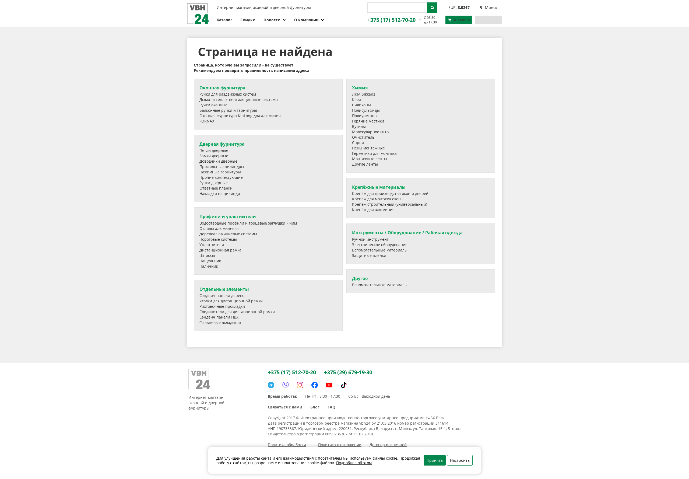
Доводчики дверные (218, 161)
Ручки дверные (213, 182)
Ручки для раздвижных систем (227, 94)
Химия (360, 88)
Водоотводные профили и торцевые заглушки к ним (248, 223)
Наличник (208, 266)
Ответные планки (216, 188)
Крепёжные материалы (379, 187)
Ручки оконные (213, 104)
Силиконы (361, 104)
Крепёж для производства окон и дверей (390, 193)
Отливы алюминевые (219, 228)
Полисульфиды (366, 110)
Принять (435, 460)
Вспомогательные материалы (379, 250)
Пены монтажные (368, 148)
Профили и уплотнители (227, 216)
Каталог (224, 19)
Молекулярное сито (370, 131)
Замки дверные (213, 155)
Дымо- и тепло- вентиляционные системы (238, 99)
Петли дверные (213, 150)
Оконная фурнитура (222, 88)
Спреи (358, 142)
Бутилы (359, 126)
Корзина (462, 19)
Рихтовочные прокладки (222, 306)
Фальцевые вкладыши (220, 322)
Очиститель (363, 137)
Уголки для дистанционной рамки (231, 300)
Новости (271, 19)
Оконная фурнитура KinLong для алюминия (240, 115)
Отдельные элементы (224, 289)
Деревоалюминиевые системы (228, 233)
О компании (306, 19)
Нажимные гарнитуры (220, 171)
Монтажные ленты (369, 158)
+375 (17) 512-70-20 (391, 19)
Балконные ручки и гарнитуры (228, 110)
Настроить (460, 460)
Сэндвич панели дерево (221, 295)
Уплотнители (211, 244)
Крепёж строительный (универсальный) (389, 204)
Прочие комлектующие (221, 177)
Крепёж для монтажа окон (376, 198)
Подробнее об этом (354, 462)
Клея (356, 99)
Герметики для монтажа (374, 153)
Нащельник (210, 260)
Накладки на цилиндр (219, 193)
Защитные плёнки (369, 255)
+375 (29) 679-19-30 (348, 372)
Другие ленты (365, 164)
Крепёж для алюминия (373, 209)
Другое (360, 278)
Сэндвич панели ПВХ (218, 317)
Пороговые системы (218, 239)
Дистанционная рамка (220, 250)
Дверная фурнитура (222, 144)
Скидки (247, 19)
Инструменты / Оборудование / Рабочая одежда (407, 233)
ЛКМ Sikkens (363, 94)
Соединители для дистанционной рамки (237, 311)
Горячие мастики (368, 121)
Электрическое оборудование (379, 244)
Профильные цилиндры (221, 166)
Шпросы (207, 255)
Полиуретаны (364, 115)
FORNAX (206, 121)
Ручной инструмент (370, 239)
